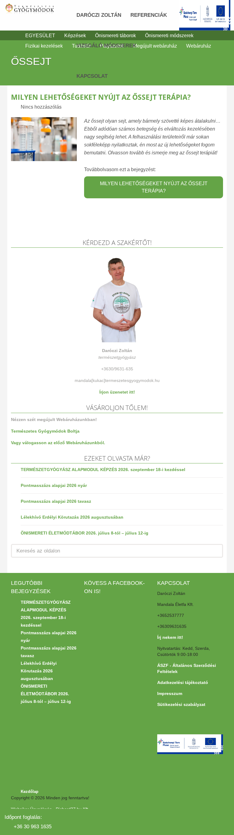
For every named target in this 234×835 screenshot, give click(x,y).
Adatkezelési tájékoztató (182, 682)
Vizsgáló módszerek (106, 46)
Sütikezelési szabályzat (181, 704)
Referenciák (148, 15)
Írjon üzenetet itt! (117, 392)
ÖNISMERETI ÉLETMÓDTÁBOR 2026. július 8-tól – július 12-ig (84, 533)
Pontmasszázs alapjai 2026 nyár (54, 485)
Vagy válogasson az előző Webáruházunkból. (58, 442)
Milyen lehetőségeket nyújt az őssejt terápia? (101, 97)
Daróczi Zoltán (98, 15)
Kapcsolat (92, 76)
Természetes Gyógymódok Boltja (45, 431)
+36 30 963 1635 (32, 827)
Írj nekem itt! (170, 637)
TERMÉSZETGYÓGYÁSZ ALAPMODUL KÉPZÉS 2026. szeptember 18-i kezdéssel (103, 469)
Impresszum (169, 693)
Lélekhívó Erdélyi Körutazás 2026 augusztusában (72, 517)
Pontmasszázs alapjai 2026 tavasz (56, 501)
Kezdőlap (29, 791)
